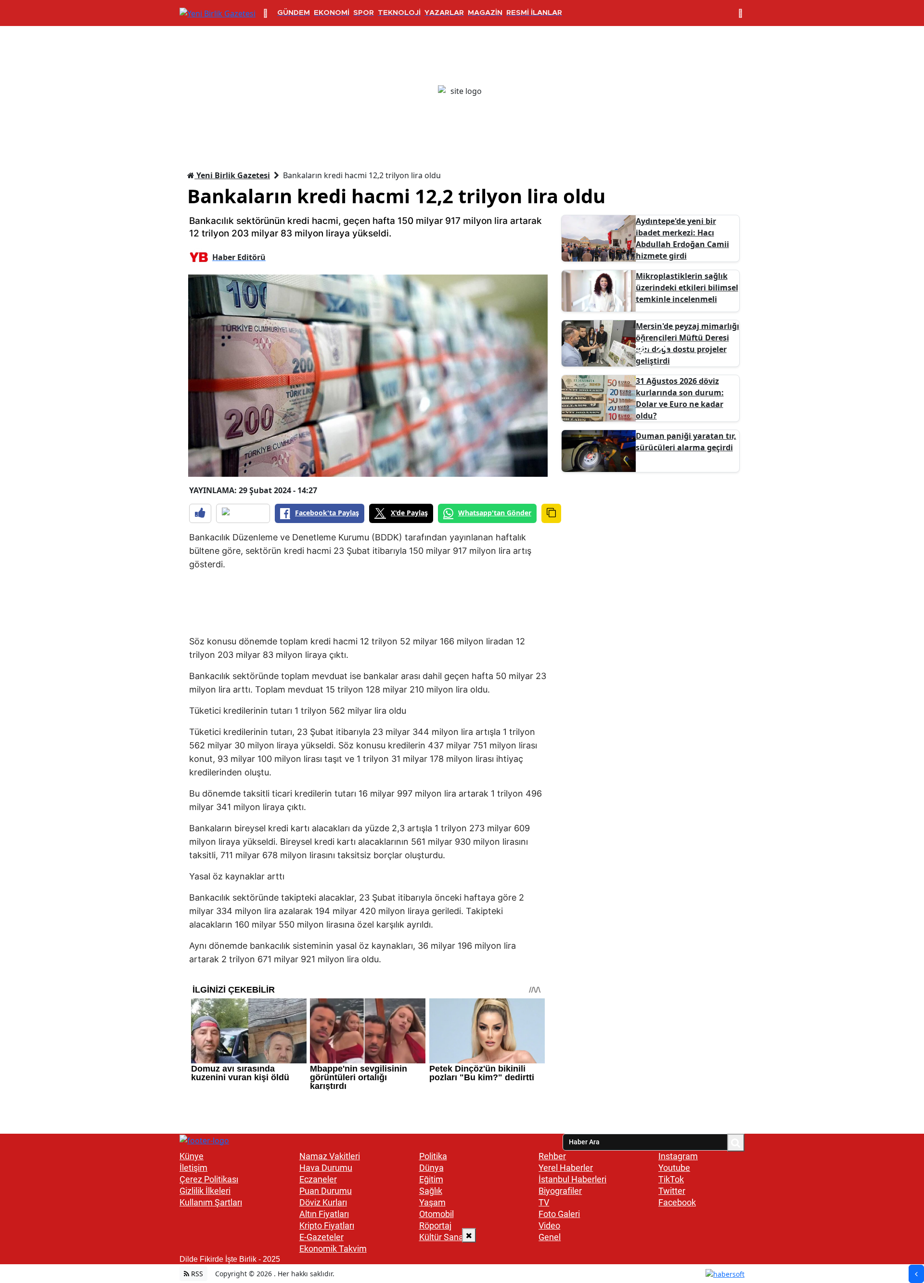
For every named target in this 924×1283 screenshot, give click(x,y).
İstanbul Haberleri (572, 1179)
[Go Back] (916, 1274)
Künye (192, 1156)
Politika (433, 1156)
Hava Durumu (325, 1168)
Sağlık (430, 1191)
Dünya (431, 1168)
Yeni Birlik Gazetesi (232, 175)
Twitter (671, 1191)
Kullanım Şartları (211, 1202)
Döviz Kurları (323, 1202)
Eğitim (431, 1179)
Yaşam (432, 1202)
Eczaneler (318, 1179)
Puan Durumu (325, 1191)
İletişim (193, 1168)
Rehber (552, 1156)
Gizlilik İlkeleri (205, 1191)
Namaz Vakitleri (329, 1156)
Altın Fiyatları (324, 1214)
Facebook (677, 1202)
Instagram (678, 1156)
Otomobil (436, 1214)
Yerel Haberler (566, 1168)
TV (544, 1202)
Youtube (674, 1168)
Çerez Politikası (209, 1179)
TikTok (671, 1179)
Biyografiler (560, 1191)
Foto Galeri (559, 1214)
